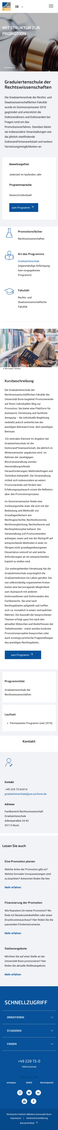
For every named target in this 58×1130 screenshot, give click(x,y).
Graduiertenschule (28, 261)
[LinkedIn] (38, 1093)
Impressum (15, 1118)
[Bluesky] (29, 1093)
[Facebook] (33, 1101)
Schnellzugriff (26, 1002)
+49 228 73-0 (29, 1061)
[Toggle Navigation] (51, 6)
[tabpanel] (29, 42)
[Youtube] (24, 1101)
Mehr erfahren (13, 887)
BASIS (29, 1082)
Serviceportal (46, 1082)
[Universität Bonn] (6, 6)
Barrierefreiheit (27, 1123)
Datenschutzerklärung (37, 1118)
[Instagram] (20, 1093)
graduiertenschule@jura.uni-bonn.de (26, 793)
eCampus (11, 1082)
